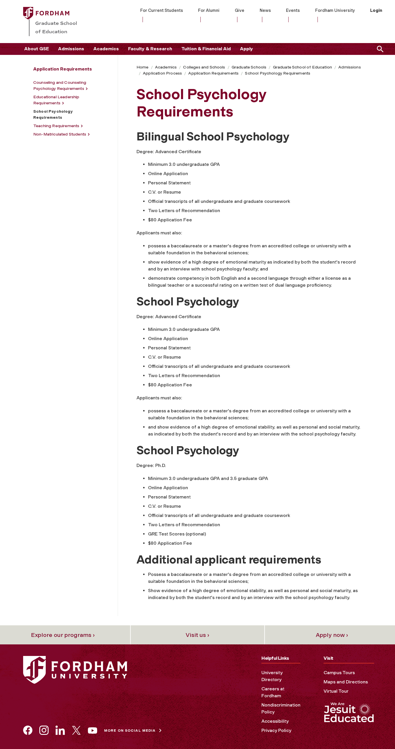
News (265, 10)
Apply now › (332, 634)
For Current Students (161, 10)
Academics (106, 48)
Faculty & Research (150, 48)
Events (293, 10)
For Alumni (208, 10)
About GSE (36, 48)
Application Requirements (213, 73)
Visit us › (197, 634)
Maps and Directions (346, 682)
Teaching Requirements (56, 125)
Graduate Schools (249, 67)
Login (376, 10)
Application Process (162, 73)
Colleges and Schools (204, 67)
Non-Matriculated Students (59, 134)
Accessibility (275, 721)
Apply (246, 48)
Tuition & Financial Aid (206, 48)
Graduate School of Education (302, 67)
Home (142, 67)
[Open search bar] (379, 49)
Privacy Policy (276, 730)
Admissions (71, 48)
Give (239, 10)
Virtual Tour (336, 691)
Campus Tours (339, 672)
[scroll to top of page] (377, 731)
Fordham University (335, 10)
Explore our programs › (63, 634)
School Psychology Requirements (277, 73)
